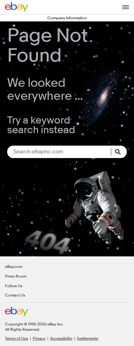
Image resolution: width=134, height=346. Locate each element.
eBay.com (13, 266)
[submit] (119, 152)
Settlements (87, 338)
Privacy (39, 338)
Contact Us (15, 294)
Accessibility (61, 338)
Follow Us (13, 285)
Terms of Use (16, 338)
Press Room (15, 276)
